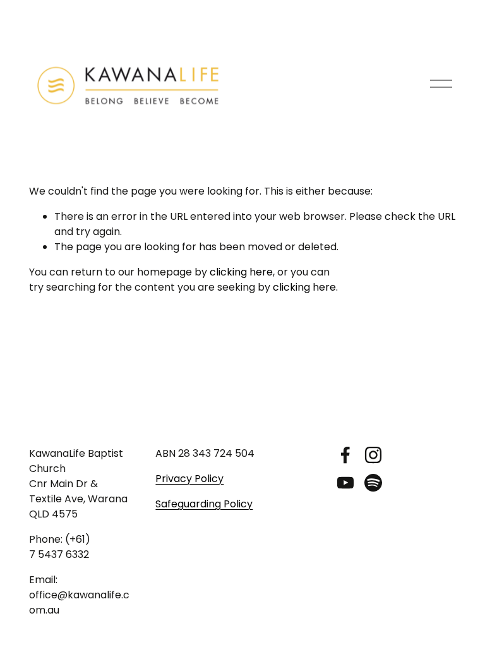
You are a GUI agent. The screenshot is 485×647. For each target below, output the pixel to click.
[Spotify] (373, 483)
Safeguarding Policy (204, 504)
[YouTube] (345, 483)
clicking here (241, 272)
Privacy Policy (189, 478)
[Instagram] (373, 455)
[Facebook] (345, 455)
